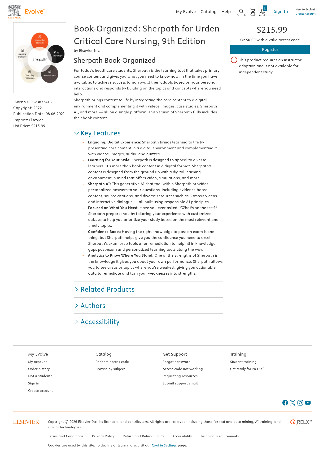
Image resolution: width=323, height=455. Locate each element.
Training (238, 354)
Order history (39, 369)
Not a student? (40, 376)
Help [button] (226, 11)
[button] (97, 133)
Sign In (281, 11)
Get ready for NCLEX (247, 369)
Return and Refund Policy (143, 436)
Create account (40, 390)
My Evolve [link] (186, 11)
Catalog (104, 354)
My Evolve (38, 354)
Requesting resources (180, 376)
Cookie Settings (164, 445)
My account (37, 362)
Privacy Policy (103, 436)
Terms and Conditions (65, 436)
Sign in (33, 383)
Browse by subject (110, 369)
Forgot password (177, 362)
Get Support (175, 354)
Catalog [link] (209, 11)
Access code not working (183, 369)
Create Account (305, 13)
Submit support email (180, 383)
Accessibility (182, 436)
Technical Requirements (219, 436)
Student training (243, 362)
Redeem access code (112, 362)
